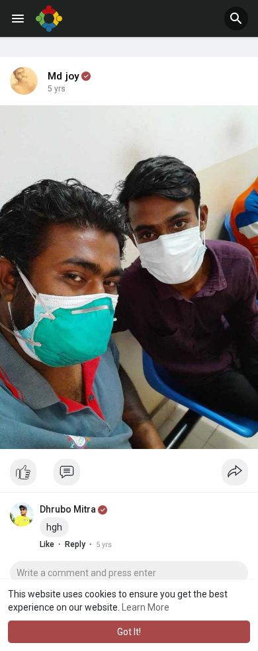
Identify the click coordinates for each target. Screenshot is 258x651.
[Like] (129, 475)
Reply (75, 544)
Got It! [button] (129, 631)
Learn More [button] (145, 607)
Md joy (63, 76)
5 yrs (56, 88)
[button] (236, 18)
